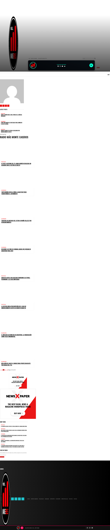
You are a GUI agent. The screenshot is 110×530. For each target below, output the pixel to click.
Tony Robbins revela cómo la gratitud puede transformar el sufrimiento (14, 193)
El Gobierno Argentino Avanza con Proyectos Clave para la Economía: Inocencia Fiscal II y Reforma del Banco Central (12, 446)
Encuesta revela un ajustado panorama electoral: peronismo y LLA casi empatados (15, 278)
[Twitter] (6, 106)
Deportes (3, 428)
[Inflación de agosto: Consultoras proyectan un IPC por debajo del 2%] (15, 349)
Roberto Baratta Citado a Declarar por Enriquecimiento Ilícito (10, 131)
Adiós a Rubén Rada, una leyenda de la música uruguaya (11, 115)
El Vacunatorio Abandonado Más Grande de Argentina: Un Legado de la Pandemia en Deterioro (14, 436)
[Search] (95, 59)
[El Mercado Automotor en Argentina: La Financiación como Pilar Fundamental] (15, 321)
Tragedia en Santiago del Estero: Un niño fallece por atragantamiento (16, 221)
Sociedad (3, 121)
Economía (3, 361)
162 (2, 369)
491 (7, 369)
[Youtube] (8, 106)
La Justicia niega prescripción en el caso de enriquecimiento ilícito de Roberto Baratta (13, 307)
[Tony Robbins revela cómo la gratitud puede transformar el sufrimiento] (15, 178)
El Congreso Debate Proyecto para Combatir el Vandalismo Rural (14, 426)
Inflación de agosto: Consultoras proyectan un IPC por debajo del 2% (16, 364)
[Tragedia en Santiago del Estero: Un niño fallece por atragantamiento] (15, 207)
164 (5, 369)
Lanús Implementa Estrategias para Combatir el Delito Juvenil (11, 123)
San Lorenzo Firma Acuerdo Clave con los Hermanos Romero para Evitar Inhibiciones (14, 431)
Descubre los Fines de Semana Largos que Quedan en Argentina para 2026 (16, 250)
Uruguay (3, 113)
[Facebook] (1, 106)
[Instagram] (3, 106)
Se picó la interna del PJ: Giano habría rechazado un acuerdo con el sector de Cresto (16, 164)
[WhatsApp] (19, 499)
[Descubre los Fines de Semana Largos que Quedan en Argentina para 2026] (15, 235)
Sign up (2, 456)
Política (3, 129)
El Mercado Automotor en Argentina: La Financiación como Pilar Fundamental (16, 335)
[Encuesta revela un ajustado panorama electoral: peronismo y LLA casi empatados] (15, 264)
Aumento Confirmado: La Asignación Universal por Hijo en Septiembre (12, 441)
